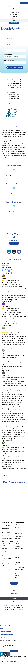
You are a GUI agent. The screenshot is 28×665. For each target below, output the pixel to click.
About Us (14, 598)
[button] (14, 20)
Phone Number (7, 42)
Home (14, 590)
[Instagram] (14, 252)
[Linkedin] (9, 252)
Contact (14, 601)
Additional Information (9, 60)
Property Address (8, 54)
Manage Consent (12, 661)
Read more (8, 475)
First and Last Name (8, 35)
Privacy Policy (3, 661)
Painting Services (13, 593)
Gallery (14, 596)
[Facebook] (19, 252)
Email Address (7, 48)
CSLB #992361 (3, 658)
